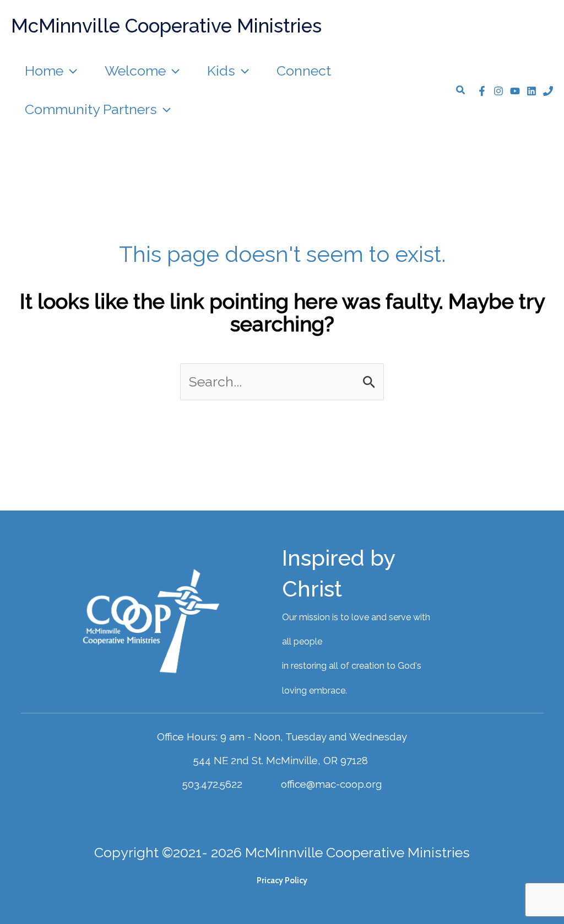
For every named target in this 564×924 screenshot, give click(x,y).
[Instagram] (498, 91)
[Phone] (548, 91)
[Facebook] (482, 91)
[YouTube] (515, 91)
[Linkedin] (531, 91)
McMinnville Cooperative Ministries (166, 25)
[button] (70, 70)
